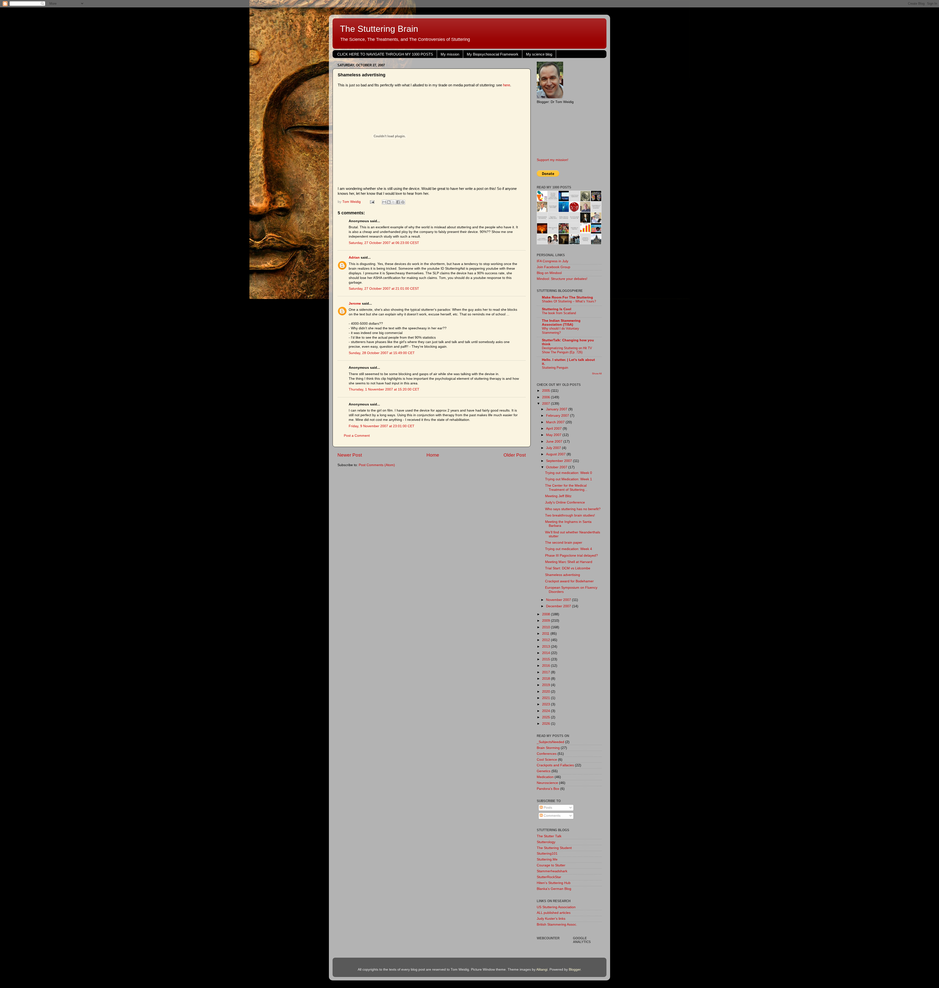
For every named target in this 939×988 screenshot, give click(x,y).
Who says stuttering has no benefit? (573, 509)
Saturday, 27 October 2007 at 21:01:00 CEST (384, 288)
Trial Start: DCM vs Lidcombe (567, 568)
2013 (546, 646)
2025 (546, 717)
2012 (546, 640)
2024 (546, 711)
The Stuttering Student (554, 848)
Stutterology (546, 842)
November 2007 (559, 600)
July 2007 (554, 448)
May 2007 (554, 435)
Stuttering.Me (547, 859)
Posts (547, 807)
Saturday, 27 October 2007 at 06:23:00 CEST (384, 243)
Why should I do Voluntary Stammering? (560, 330)
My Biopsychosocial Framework (492, 54)
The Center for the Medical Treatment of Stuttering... (566, 487)
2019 (546, 685)
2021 (546, 698)
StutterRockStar (549, 877)
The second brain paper (563, 542)
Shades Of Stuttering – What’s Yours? (569, 301)
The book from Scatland (559, 313)
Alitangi (542, 969)
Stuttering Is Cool (556, 309)
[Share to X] (393, 202)
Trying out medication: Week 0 (568, 473)
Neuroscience (547, 783)
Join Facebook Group (553, 267)
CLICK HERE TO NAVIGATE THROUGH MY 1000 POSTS (385, 54)
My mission (450, 54)
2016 (546, 665)
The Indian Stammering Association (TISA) (561, 322)
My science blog (539, 54)
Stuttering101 (547, 853)
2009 (546, 620)
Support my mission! (552, 160)
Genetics (543, 771)
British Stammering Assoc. (557, 924)
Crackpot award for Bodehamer (569, 581)
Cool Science (547, 759)
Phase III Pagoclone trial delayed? (571, 555)
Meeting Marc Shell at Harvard (568, 562)
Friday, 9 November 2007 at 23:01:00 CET (381, 426)
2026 (546, 723)
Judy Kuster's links (551, 918)
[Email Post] (371, 202)
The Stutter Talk (549, 836)
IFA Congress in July (552, 261)
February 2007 (558, 415)
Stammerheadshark (552, 871)
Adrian (354, 257)
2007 (546, 403)
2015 (546, 659)
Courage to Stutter (551, 865)
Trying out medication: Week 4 (568, 549)
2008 (546, 614)
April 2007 (554, 428)
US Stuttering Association (556, 907)
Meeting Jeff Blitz (558, 496)
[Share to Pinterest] (402, 202)
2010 (546, 627)
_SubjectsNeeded (550, 742)
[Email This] (384, 202)
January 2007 (557, 409)
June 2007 (554, 441)
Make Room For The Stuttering (567, 297)
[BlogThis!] (388, 202)
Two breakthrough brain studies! (570, 515)
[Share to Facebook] (398, 202)
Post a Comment (357, 435)
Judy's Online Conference (565, 502)
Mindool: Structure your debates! (562, 279)
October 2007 (557, 467)
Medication (545, 777)
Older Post (514, 455)
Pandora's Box (548, 789)
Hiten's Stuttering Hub (553, 883)
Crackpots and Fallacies (555, 765)
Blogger (575, 969)
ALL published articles (553, 913)
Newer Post (349, 455)
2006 (546, 397)
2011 (546, 633)
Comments (551, 815)
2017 (546, 672)
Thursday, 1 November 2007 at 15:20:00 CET (384, 389)
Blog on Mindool (549, 273)
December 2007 (559, 606)
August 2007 (556, 454)
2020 (546, 691)
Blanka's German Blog (554, 889)
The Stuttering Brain (379, 29)
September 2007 (559, 461)
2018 (546, 678)
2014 (546, 653)
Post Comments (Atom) (377, 465)
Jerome (355, 303)
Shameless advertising (562, 575)
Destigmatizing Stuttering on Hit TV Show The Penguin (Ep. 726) (567, 350)
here (506, 85)
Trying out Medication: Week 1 (568, 479)
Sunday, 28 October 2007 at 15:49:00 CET (382, 353)
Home (432, 455)
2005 (546, 390)
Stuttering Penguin (555, 367)
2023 (546, 704)
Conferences (547, 754)
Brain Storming (548, 748)
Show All (597, 373)
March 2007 (556, 422)
